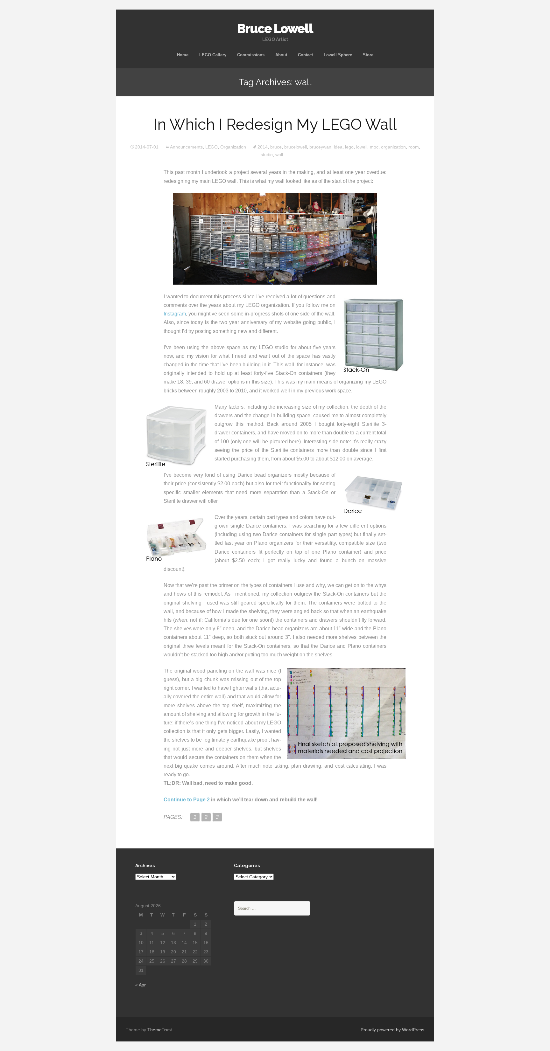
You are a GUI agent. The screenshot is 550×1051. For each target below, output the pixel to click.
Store (368, 55)
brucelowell (295, 146)
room (413, 146)
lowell (361, 146)
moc (374, 146)
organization (393, 146)
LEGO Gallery (212, 55)
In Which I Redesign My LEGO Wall (275, 124)
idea (338, 146)
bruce (276, 146)
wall (279, 154)
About (281, 55)
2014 (262, 146)
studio (267, 154)
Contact (305, 55)
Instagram (175, 313)
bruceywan (320, 146)
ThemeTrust (159, 1029)
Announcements (186, 146)
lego (349, 146)
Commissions (250, 55)
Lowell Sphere (338, 55)
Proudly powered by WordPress (392, 1029)
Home (182, 55)
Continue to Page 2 (187, 799)
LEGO (211, 146)
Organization (233, 146)
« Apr (140, 984)
